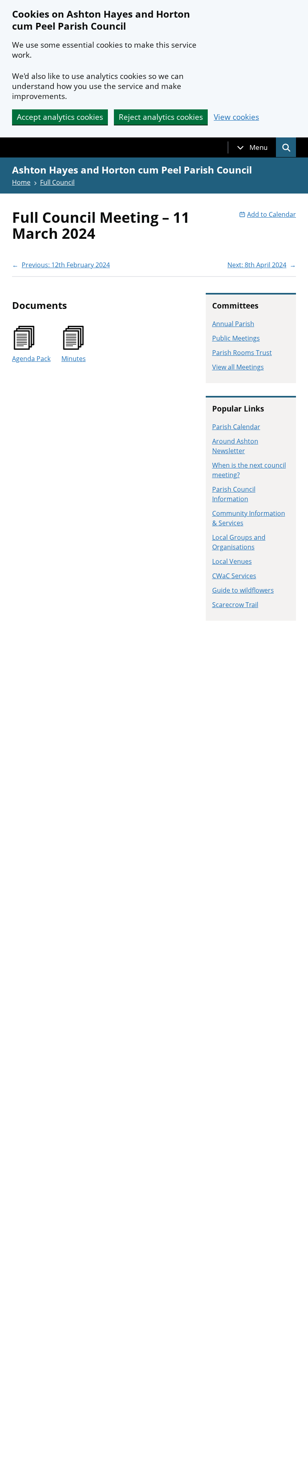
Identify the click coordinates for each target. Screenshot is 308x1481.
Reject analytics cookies (161, 117)
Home (21, 182)
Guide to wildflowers (243, 590)
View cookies (236, 117)
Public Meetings (236, 338)
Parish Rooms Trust (242, 352)
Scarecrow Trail (235, 604)
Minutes (73, 358)
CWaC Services (234, 575)
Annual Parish (233, 323)
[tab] (252, 147)
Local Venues (232, 561)
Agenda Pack (31, 358)
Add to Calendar (271, 214)
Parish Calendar (236, 426)
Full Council (57, 182)
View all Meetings (238, 367)
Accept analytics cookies (60, 117)
